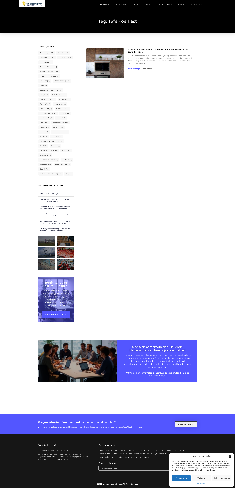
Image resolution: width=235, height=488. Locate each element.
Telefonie (55, 146)
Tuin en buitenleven (48, 150)
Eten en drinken (47, 99)
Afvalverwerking (47, 57)
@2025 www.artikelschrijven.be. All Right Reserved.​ (117, 484)
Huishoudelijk (46, 118)
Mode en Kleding (60, 132)
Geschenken (60, 104)
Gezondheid (46, 109)
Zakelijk (44, 169)
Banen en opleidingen (49, 71)
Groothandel (62, 109)
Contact (180, 4)
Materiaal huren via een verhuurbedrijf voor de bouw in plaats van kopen (55, 207)
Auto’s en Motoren (48, 67)
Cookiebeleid (200, 484)
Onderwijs (57, 136)
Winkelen (67, 160)
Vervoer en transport (49, 160)
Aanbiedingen (46, 53)
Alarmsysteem (65, 57)
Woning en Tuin (62, 164)
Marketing (58, 127)
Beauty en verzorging (49, 76)
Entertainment (58, 95)
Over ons (135, 4)
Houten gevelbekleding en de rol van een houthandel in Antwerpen (55, 230)
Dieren (43, 85)
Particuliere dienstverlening (51, 141)
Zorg (68, 174)
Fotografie (45, 104)
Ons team (149, 4)
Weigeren (201, 478)
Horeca (65, 113)
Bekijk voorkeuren (222, 478)
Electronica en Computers (50, 90)
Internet (44, 122)
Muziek (43, 136)
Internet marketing (61, 122)
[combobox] (202, 4)
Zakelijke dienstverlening (50, 174)
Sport (43, 146)
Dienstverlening (61, 81)
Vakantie (66, 150)
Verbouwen (45, 155)
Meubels (44, 132)
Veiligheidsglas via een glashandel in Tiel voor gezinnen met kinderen (55, 222)
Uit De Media (120, 4)
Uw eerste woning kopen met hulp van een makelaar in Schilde (56, 215)
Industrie (61, 118)
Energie (44, 95)
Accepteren (181, 478)
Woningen (45, 164)
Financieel (64, 99)
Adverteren (63, 53)
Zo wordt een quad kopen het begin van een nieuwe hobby (54, 200)
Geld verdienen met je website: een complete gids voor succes (124, 457)
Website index (105, 454)
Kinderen (44, 127)
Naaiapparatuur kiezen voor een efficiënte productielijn (53, 193)
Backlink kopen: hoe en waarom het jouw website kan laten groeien (153, 454)
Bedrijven (45, 81)
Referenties (104, 4)
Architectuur (46, 62)
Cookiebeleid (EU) (145, 450)
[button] (230, 456)
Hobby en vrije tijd (48, 113)
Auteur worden (165, 4)
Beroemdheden (120, 450)
